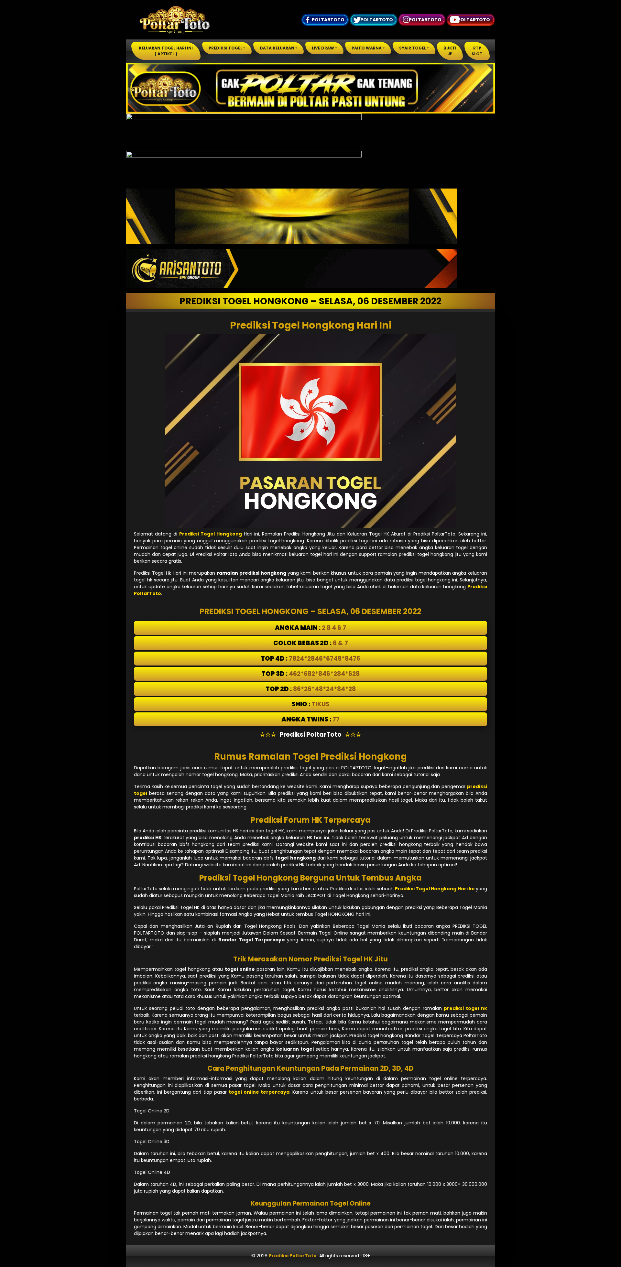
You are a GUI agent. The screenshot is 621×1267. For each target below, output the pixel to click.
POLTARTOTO (328, 19)
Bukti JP (449, 51)
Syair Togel (412, 48)
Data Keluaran (277, 48)
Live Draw (323, 48)
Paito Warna (367, 48)
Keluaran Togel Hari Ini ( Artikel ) (166, 51)
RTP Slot (477, 51)
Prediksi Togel (225, 48)
